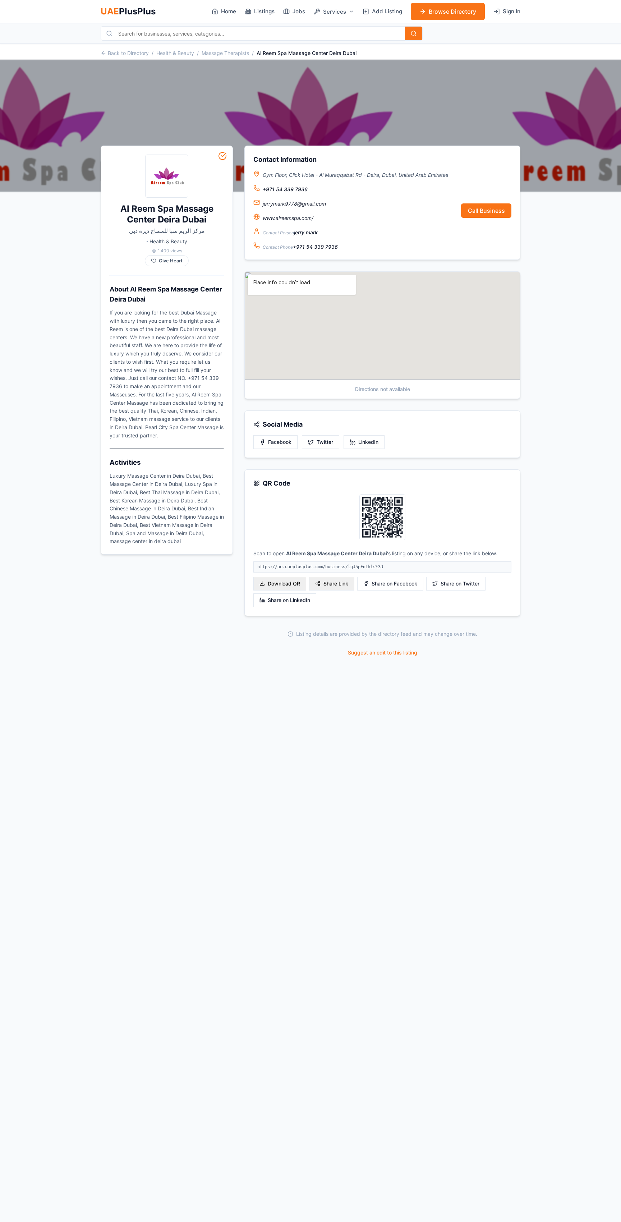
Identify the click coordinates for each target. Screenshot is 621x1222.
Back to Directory (128, 53)
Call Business (486, 210)
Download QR (284, 583)
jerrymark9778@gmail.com (294, 204)
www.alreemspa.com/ (288, 218)
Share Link (335, 583)
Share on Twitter (460, 583)
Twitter (325, 442)
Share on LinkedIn (289, 600)
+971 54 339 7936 (285, 189)
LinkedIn (368, 442)
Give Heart (171, 260)
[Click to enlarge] (382, 517)
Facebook (279, 442)
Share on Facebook (394, 583)
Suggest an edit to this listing (382, 652)
